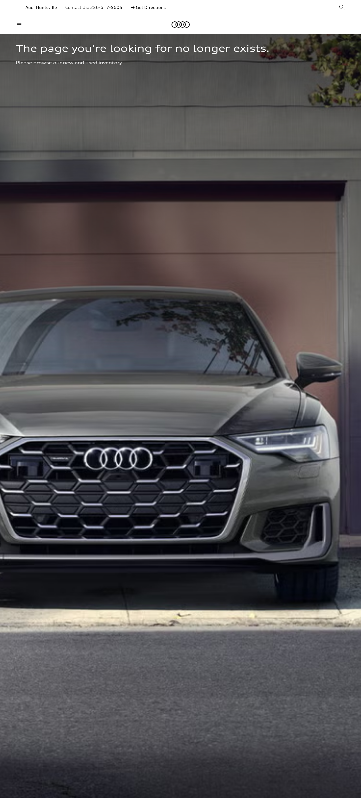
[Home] (181, 24)
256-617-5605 (106, 7)
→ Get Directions (148, 7)
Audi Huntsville (41, 7)
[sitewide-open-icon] (342, 7)
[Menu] (20, 24)
